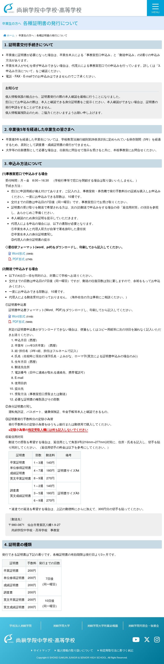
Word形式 (18, 253)
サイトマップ (42, 650)
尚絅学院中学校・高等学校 (42, 8)
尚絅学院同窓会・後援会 (143, 626)
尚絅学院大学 (61, 626)
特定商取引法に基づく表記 (116, 650)
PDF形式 (19, 259)
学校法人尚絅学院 (20, 626)
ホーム (11, 35)
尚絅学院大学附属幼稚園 (102, 626)
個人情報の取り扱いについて (75, 650)
